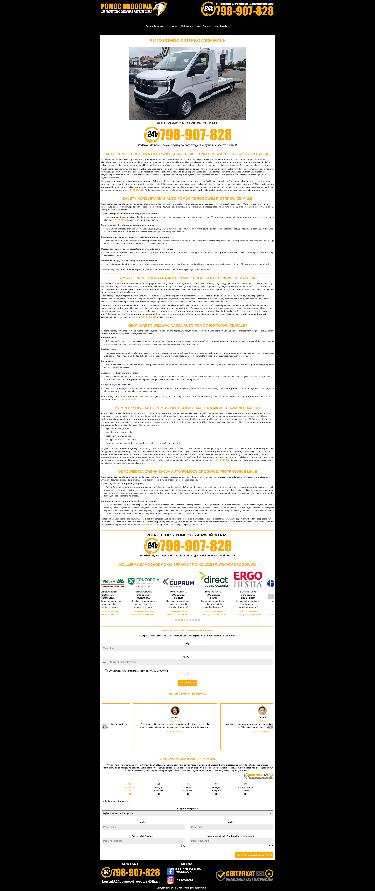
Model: (231, 822)
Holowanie (187, 26)
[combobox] (107, 662)
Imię (187, 643)
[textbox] (184, 813)
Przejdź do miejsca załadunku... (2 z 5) (254, 855)
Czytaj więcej (144, 731)
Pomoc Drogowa (155, 26)
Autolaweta (221, 26)
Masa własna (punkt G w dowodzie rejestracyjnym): (231, 836)
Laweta (173, 26)
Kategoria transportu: (187, 808)
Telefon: (187, 657)
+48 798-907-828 (135, 190)
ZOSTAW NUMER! (188, 682)
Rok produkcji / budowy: (143, 836)
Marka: (143, 822)
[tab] (130, 788)
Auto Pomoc (204, 26)
